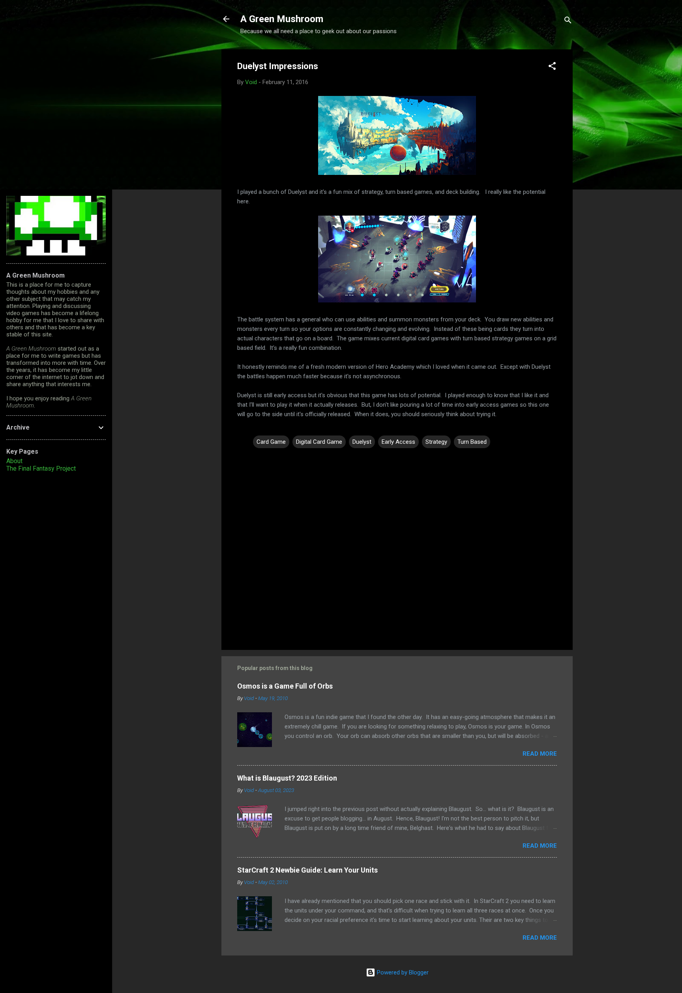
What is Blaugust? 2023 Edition (287, 778)
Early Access (398, 441)
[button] (552, 67)
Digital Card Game (319, 441)
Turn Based (472, 441)
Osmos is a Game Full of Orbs (285, 686)
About (14, 461)
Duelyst (361, 441)
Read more (540, 753)
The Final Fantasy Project (41, 468)
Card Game (271, 441)
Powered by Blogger (402, 972)
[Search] (568, 21)
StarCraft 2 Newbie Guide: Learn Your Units (307, 870)
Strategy (436, 441)
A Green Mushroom (281, 18)
